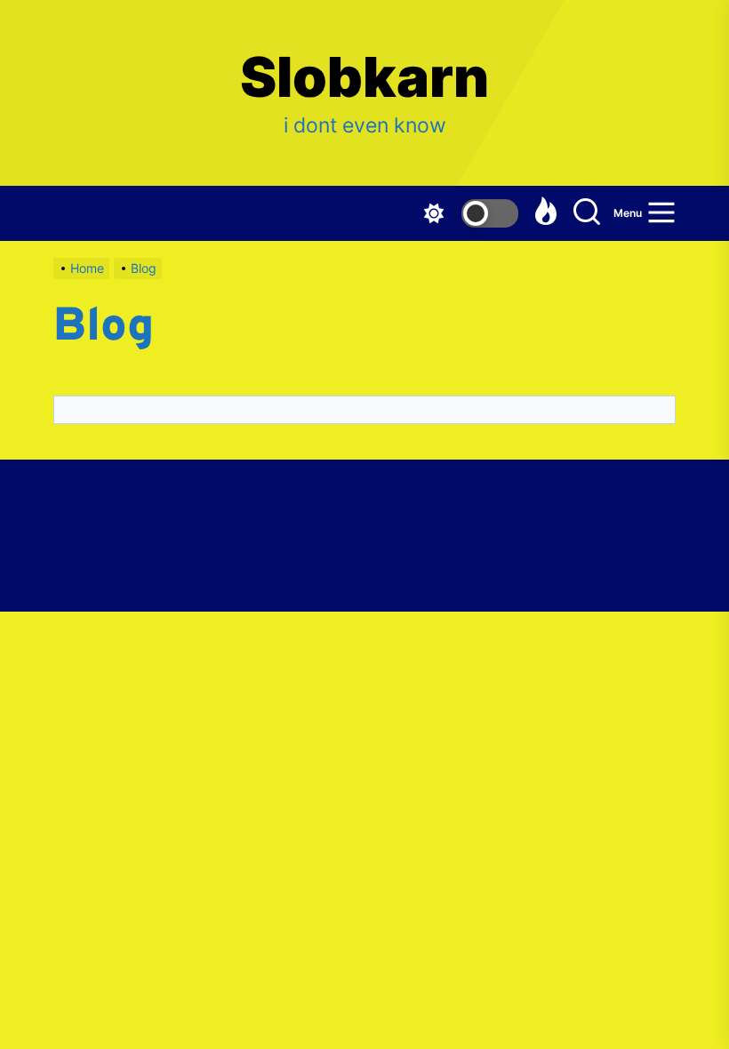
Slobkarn (364, 77)
